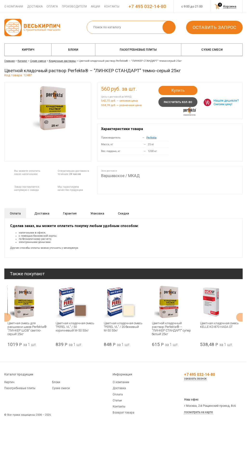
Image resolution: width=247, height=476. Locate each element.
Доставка (35, 6)
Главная (9, 60)
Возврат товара (123, 412)
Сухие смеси (212, 49)
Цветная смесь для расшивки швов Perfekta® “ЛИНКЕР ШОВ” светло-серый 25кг (27, 328)
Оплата (52, 6)
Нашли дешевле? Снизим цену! (226, 102)
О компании (13, 6)
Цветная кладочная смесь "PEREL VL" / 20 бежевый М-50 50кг (123, 326)
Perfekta (151, 137)
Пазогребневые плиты (138, 49)
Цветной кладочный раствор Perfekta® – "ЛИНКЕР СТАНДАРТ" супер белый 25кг (171, 328)
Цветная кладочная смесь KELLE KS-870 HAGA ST (219, 325)
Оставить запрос (214, 27)
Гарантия (70, 213)
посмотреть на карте (198, 412)
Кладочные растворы (62, 60)
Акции (95, 6)
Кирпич (28, 49)
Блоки (73, 49)
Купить (178, 90)
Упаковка (97, 213)
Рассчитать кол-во (178, 102)
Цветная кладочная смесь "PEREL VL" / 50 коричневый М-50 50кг (75, 326)
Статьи (117, 400)
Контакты (111, 6)
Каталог (22, 60)
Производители (74, 6)
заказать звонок (195, 378)
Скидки (123, 213)
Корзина (229, 6)
